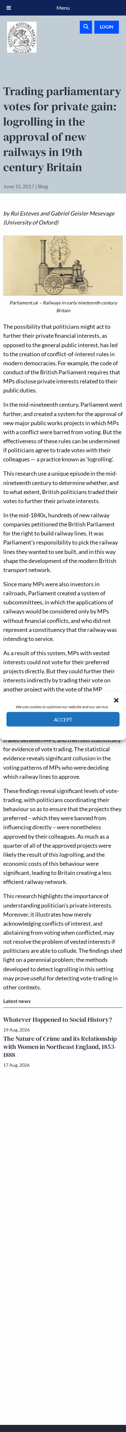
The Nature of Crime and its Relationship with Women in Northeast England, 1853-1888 (60, 1046)
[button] (116, 700)
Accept (63, 719)
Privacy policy (74, 731)
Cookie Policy (48, 731)
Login (106, 26)
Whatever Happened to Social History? (57, 1019)
